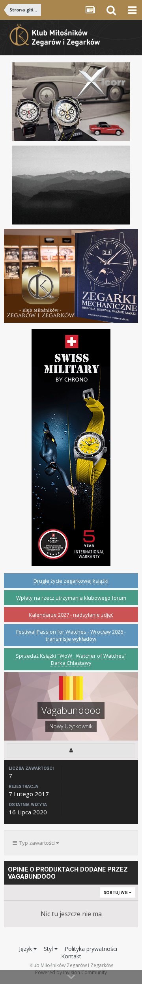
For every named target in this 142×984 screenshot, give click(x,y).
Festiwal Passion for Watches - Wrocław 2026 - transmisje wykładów (71, 635)
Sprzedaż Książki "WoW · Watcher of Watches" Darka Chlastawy (71, 659)
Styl (49, 948)
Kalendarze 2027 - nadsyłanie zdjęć (71, 614)
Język (26, 948)
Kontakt (71, 956)
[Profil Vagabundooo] (71, 750)
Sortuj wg (116, 892)
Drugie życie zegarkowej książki (71, 580)
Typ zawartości (36, 842)
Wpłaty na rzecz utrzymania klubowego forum (71, 597)
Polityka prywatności (91, 948)
